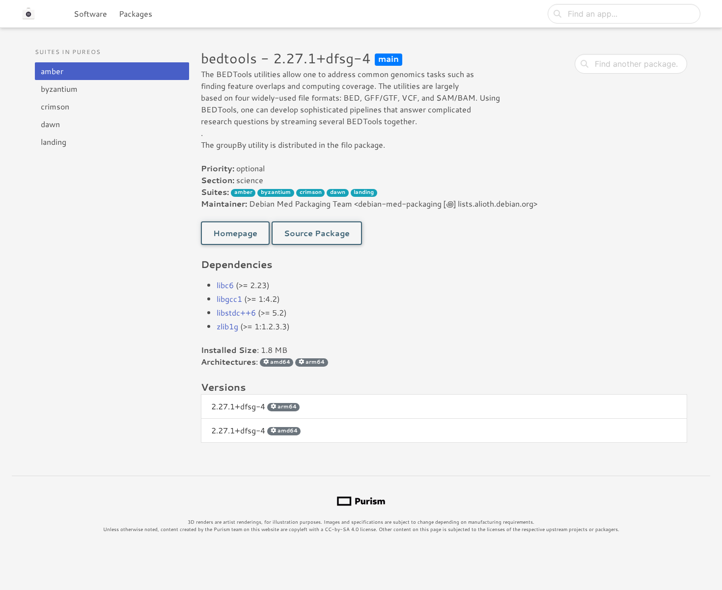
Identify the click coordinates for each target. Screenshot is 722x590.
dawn (50, 124)
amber (52, 71)
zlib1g (227, 326)
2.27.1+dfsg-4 (254, 406)
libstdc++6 (236, 312)
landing (53, 141)
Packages (135, 13)
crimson (55, 106)
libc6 (225, 285)
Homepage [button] (235, 233)
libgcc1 (229, 298)
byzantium (59, 88)
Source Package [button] (317, 233)
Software (90, 13)
